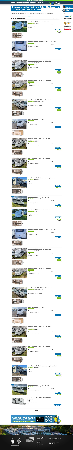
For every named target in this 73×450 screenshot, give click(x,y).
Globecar (13, 441)
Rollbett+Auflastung (39, 22)
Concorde (13, 439)
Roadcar (13, 446)
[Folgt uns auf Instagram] (49, 437)
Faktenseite (57, 442)
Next (18, 444)
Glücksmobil (19, 441)
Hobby (13, 442)
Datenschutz (53, 442)
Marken (25, 2)
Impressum (50, 442)
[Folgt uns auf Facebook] (51, 437)
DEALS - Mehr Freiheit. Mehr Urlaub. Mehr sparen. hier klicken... (36, 0)
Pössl (18, 445)
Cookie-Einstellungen (51, 443)
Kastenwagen (18, 2)
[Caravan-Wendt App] (36, 424)
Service (33, 2)
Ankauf (28, 2)
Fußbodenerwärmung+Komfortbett (42, 178)
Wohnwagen (22, 2)
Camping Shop (37, 2)
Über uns (41, 2)
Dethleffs (19, 439)
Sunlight (19, 446)
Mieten (31, 2)
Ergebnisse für (13, 16)
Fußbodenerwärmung (39, 61)
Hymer (19, 442)
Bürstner (13, 438)
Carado (19, 438)
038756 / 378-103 (68, 7)
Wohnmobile (13, 2)
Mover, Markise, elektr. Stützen (42, 41)
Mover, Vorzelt (38, 197)
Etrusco (13, 440)
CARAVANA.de (54, 439)
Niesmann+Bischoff (14, 445)
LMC (12, 444)
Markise (36, 119)
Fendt (19, 440)
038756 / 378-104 (68, 11)
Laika (19, 443)
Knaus (13, 443)
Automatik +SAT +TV (40, 100)
